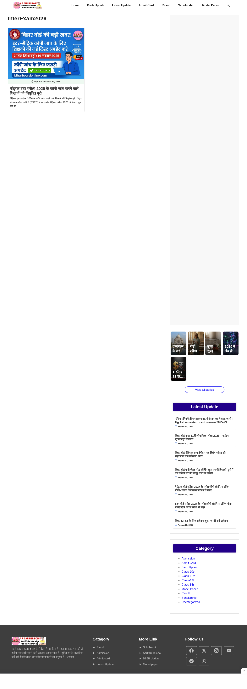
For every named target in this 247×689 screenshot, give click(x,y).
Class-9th (188, 584)
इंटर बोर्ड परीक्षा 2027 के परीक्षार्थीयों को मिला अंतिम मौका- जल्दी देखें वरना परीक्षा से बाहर (204, 505)
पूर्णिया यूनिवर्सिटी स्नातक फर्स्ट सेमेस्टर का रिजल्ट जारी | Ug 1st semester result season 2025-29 (204, 420)
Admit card (103, 658)
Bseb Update (95, 5)
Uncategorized (191, 602)
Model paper (150, 664)
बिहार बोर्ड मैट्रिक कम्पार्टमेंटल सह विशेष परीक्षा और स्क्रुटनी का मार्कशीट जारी (200, 454)
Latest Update (121, 5)
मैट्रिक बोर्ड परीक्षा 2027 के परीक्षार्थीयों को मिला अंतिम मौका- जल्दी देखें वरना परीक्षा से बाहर (202, 488)
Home (75, 5)
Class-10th (188, 571)
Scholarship (186, 5)
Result (166, 5)
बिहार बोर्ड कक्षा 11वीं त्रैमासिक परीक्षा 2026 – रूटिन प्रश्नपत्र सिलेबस (202, 437)
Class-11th (188, 575)
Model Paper (210, 5)
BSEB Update (151, 658)
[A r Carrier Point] (28, 5)
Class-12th (188, 580)
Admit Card (146, 5)
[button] (228, 5)
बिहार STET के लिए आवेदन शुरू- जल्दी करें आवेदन (201, 520)
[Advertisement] (204, 170)
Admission (188, 558)
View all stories (204, 389)
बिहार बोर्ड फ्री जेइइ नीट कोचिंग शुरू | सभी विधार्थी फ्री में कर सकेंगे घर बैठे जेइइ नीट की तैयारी (204, 471)
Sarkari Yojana (152, 652)
